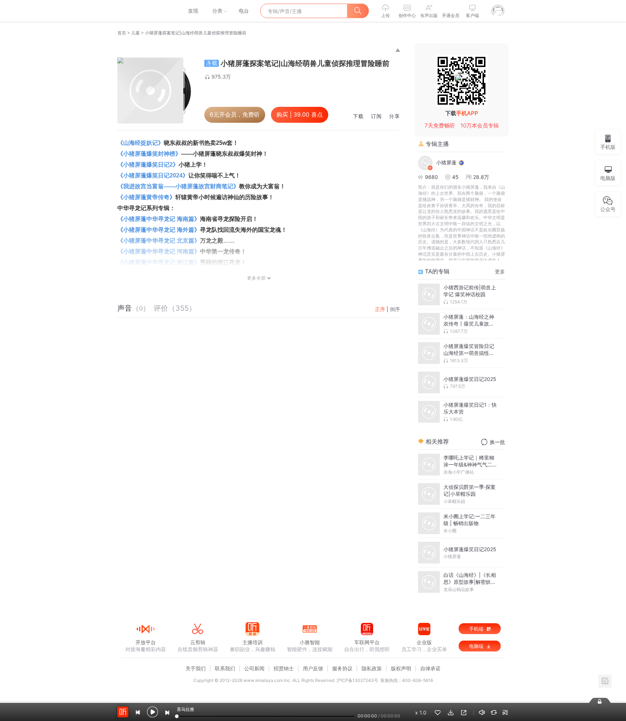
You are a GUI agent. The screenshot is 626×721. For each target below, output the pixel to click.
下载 (358, 116)
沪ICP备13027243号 (357, 680)
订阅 (376, 116)
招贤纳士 (284, 668)
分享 (394, 116)
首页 (121, 32)
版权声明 (401, 668)
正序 (380, 309)
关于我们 (195, 668)
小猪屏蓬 (446, 162)
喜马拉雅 (145, 11)
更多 (500, 271)
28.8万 (481, 177)
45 (455, 177)
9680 (431, 177)
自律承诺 (430, 668)
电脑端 (477, 646)
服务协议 (342, 668)
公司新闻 (254, 668)
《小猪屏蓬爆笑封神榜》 (149, 154)
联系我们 (225, 668)
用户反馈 (313, 668)
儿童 (135, 32)
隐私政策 (372, 668)
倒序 (395, 309)
